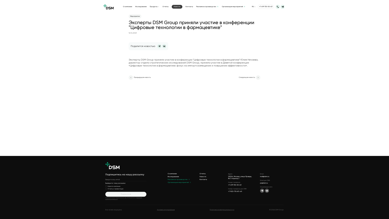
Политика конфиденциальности (222, 210)
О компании (127, 6)
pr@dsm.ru (264, 183)
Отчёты (165, 6)
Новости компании (114, 186)
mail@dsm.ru (264, 176)
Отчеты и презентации (115, 189)
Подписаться (126, 194)
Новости (177, 7)
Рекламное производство (206, 6)
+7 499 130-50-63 (265, 7)
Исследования (141, 6)
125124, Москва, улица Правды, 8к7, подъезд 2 (240, 177)
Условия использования (166, 210)
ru (253, 7)
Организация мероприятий (232, 6)
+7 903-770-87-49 (235, 191)
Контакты (189, 6)
